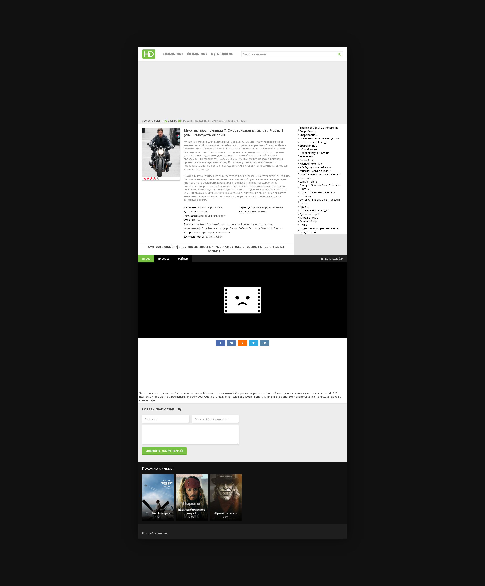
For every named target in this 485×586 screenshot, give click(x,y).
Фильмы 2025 (173, 54)
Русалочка (306, 178)
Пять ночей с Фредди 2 (314, 210)
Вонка (304, 225)
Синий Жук (306, 160)
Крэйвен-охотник (311, 163)
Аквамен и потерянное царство (320, 138)
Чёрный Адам (308, 149)
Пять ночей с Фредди (313, 142)
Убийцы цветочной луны (315, 167)
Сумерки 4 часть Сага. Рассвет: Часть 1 (320, 201)
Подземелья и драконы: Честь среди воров (319, 230)
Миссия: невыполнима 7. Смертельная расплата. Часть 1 (320, 172)
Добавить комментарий (164, 451)
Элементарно (308, 181)
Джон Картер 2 (309, 214)
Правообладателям (155, 533)
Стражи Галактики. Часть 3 (317, 192)
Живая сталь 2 (309, 217)
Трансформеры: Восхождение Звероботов (319, 129)
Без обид (305, 196)
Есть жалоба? (334, 258)
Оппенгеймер (308, 221)
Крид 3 (304, 207)
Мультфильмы (222, 54)
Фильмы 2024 (197, 54)
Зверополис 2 (308, 135)
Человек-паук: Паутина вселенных (314, 154)
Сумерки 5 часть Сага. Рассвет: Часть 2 (320, 187)
